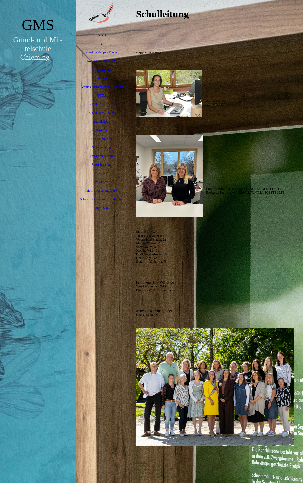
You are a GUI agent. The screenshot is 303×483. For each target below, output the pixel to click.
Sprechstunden (101, 69)
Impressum (101, 208)
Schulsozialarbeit (101, 130)
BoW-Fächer (101, 182)
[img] (38, 241)
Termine (101, 78)
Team (101, 43)
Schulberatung (101, 147)
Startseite (101, 35)
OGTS (101, 95)
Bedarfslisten (101, 121)
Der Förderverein (101, 156)
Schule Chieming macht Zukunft (101, 87)
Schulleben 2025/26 (102, 104)
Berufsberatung (102, 164)
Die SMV (101, 173)
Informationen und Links (101, 190)
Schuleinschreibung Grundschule (101, 199)
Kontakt (141, 462)
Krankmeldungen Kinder (101, 52)
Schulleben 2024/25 (102, 113)
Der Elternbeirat (101, 138)
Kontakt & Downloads (101, 61)
